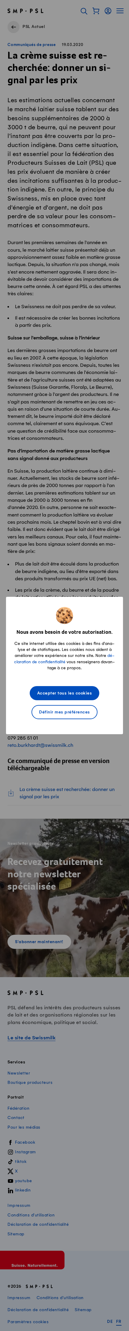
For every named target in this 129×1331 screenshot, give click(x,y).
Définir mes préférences (64, 712)
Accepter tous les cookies (64, 693)
